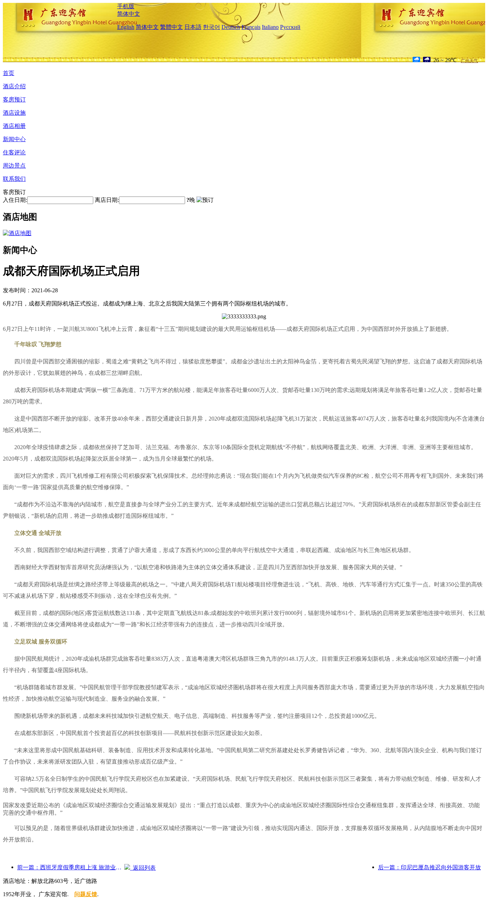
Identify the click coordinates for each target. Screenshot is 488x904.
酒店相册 (14, 126)
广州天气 (469, 60)
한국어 (211, 27)
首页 (8, 73)
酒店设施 (14, 113)
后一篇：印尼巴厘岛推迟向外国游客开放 (429, 867)
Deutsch (230, 27)
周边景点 (14, 166)
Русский (290, 27)
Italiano (270, 27)
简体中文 (128, 14)
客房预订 (14, 99)
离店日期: (107, 200)
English (125, 27)
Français (250, 27)
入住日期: (15, 200)
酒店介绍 (14, 86)
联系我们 (14, 179)
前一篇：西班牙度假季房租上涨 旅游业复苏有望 (70, 867)
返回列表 (143, 868)
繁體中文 (171, 27)
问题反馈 (85, 894)
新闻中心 (14, 139)
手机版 (125, 6)
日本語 (192, 27)
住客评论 (14, 152)
